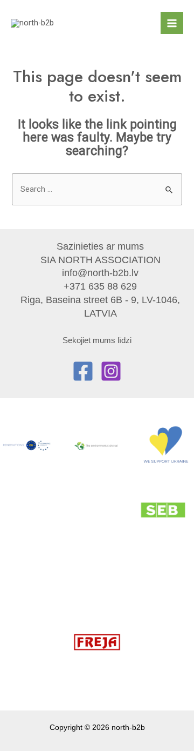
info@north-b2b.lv (100, 272)
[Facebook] (83, 371)
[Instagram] (111, 371)
